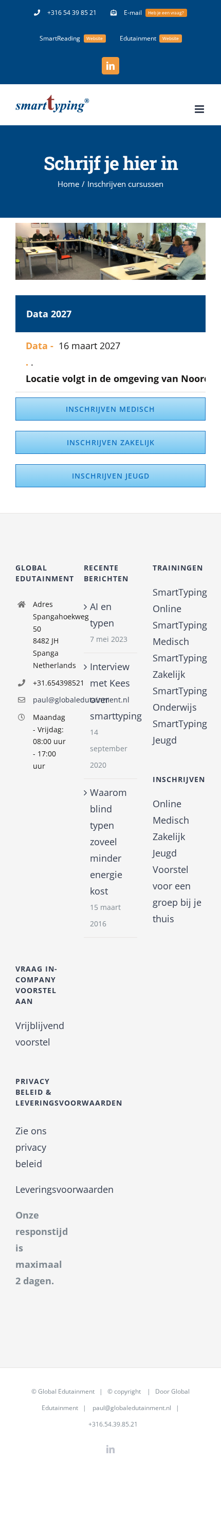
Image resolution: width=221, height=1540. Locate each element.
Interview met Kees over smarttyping (111, 691)
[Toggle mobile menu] (200, 109)
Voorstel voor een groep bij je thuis (177, 894)
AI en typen (102, 614)
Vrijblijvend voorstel (39, 1033)
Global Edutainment (66, 1391)
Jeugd (165, 853)
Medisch (171, 820)
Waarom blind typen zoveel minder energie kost (108, 841)
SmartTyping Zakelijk (179, 666)
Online (167, 803)
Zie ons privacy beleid (31, 1147)
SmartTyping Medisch (179, 633)
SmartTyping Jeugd (179, 731)
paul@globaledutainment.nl (51, 700)
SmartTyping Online (179, 600)
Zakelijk (169, 836)
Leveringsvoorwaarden (64, 1189)
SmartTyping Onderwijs (179, 699)
